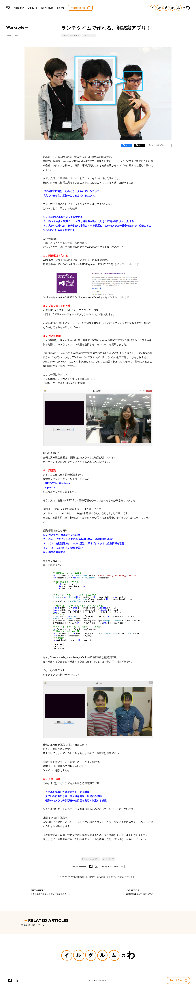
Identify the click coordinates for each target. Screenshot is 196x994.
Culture (32, 7)
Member (18, 7)
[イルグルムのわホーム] (170, 8)
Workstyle (47, 7)
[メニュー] (8, 8)
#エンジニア (88, 36)
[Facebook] (9, 980)
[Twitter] (17, 980)
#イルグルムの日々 (71, 36)
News (60, 7)
